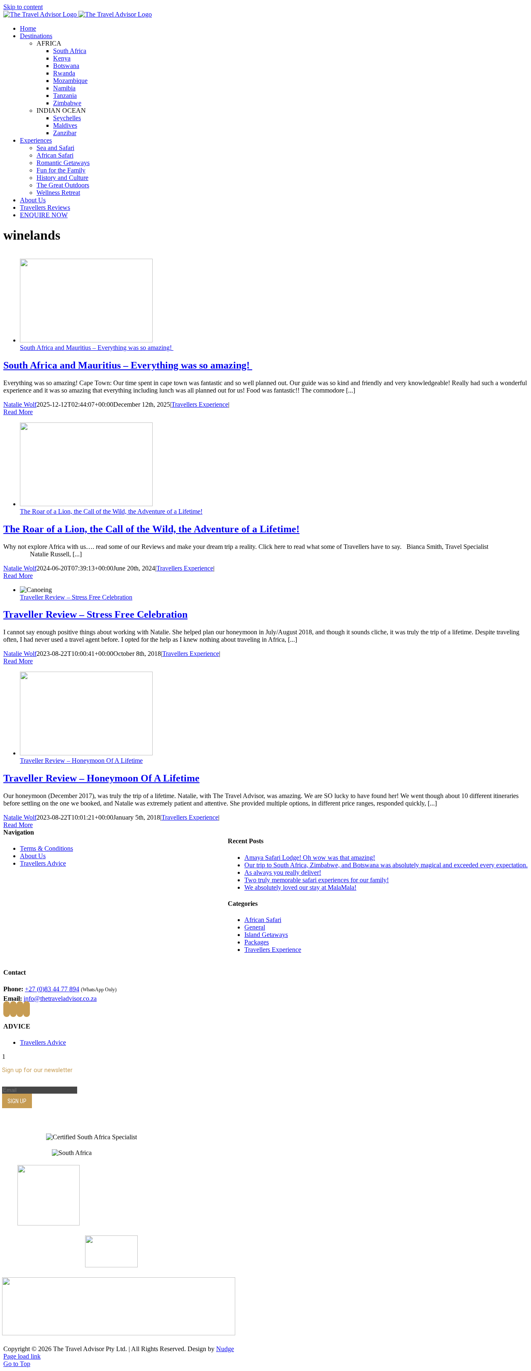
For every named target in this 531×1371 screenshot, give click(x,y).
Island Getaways (266, 934)
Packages (256, 942)
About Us (33, 855)
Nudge (225, 1348)
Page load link (22, 1356)
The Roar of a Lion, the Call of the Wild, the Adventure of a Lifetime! (111, 511)
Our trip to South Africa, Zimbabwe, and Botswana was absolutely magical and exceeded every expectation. (386, 865)
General (254, 927)
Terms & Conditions (46, 848)
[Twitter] (13, 1009)
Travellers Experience (199, 404)
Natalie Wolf (20, 404)
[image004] (118, 1333)
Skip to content (23, 6)
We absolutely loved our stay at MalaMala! (300, 887)
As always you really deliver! (282, 872)
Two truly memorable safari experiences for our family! (316, 879)
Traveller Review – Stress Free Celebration (76, 597)
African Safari (262, 919)
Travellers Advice (43, 863)
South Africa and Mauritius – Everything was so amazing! (96, 347)
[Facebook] (6, 1009)
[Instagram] (20, 1009)
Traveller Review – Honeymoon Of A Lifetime (81, 760)
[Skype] (26, 1009)
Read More (18, 411)
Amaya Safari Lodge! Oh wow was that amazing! (309, 857)
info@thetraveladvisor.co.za (60, 998)
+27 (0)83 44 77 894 (52, 988)
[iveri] (111, 1265)
